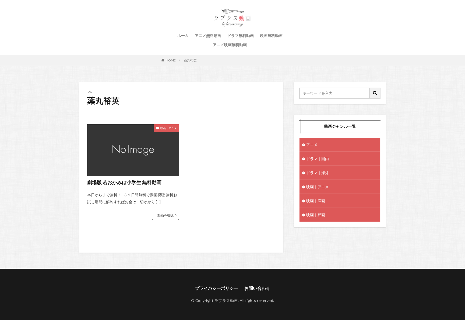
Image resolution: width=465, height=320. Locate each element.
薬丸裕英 (190, 60)
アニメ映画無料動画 (230, 44)
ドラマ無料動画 (240, 35)
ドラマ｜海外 (317, 172)
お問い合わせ (257, 288)
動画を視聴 (165, 215)
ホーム (183, 35)
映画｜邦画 (315, 214)
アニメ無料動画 (208, 35)
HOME (171, 60)
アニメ (312, 144)
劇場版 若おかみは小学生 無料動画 (124, 182)
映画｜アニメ (168, 128)
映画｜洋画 (315, 200)
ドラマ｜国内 (317, 158)
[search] (375, 93)
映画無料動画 (271, 35)
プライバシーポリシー (216, 288)
